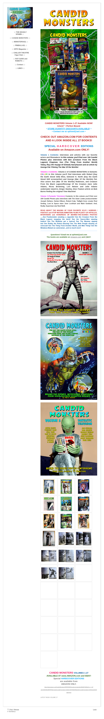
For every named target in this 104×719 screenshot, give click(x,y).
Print (11, 709)
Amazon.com (76, 237)
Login (95, 709)
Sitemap (16, 709)
